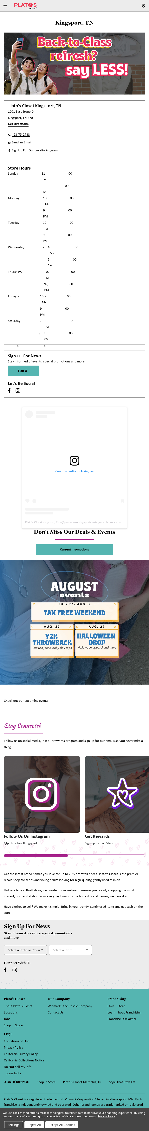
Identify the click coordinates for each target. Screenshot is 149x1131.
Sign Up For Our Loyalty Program (35, 150)
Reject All (34, 1125)
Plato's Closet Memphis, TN (82, 1082)
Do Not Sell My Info (18, 1067)
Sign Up (23, 371)
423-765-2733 (21, 135)
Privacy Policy (13, 1048)
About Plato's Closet (18, 1006)
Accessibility (12, 1073)
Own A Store (116, 1006)
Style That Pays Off (122, 1082)
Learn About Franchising (124, 1012)
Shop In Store (13, 1025)
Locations (11, 1012)
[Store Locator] (143, 7)
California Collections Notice (24, 1060)
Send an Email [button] (21, 142)
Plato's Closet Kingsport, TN (42, 522)
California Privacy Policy (21, 1054)
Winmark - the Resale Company (70, 1006)
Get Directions (18, 124)
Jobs (7, 1019)
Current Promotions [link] (74, 549)
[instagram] (18, 390)
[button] (5, 5)
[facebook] (9, 390)
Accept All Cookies (62, 1125)
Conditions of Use (16, 1041)
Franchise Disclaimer (121, 1019)
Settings (14, 1125)
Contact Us (55, 1012)
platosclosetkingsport (77, 522)
